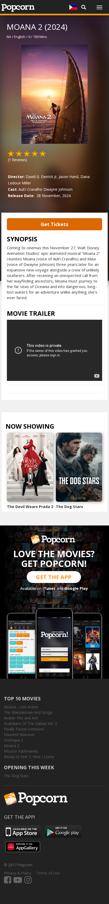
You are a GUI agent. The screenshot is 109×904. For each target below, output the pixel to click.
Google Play (76, 588)
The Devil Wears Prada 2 (30, 506)
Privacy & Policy (17, 873)
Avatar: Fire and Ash (21, 717)
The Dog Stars (69, 506)
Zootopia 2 (13, 740)
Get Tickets (54, 224)
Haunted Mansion (19, 734)
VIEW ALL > (65, 427)
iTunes (49, 588)
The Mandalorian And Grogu (28, 712)
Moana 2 (11, 745)
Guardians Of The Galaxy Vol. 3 (30, 723)
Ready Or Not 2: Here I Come (29, 756)
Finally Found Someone (24, 728)
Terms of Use (48, 873)
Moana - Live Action (21, 706)
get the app (54, 577)
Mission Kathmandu (21, 751)
